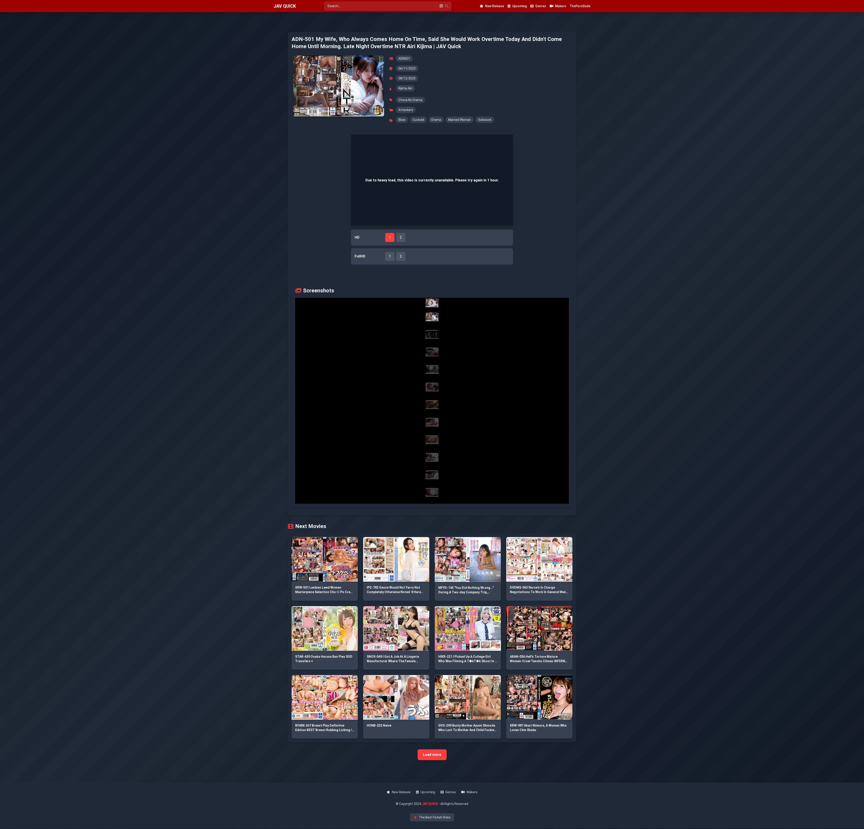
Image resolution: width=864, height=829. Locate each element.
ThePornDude (580, 6)
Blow (401, 120)
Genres (540, 6)
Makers (560, 6)
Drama (436, 120)
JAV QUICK (285, 6)
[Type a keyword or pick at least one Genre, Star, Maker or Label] (446, 6)
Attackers (405, 110)
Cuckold (418, 120)
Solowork (484, 120)
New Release (494, 6)
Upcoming (519, 6)
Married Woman (459, 120)
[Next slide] (432, 303)
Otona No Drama (410, 100)
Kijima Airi (405, 88)
